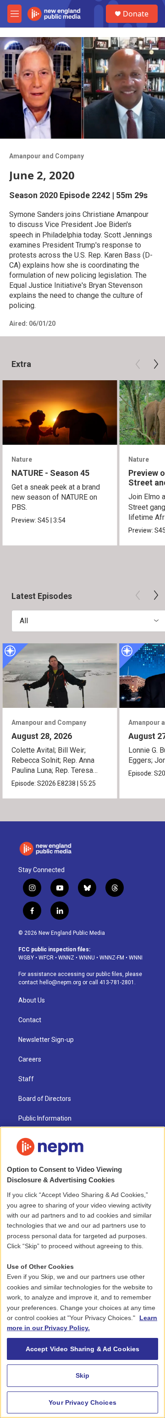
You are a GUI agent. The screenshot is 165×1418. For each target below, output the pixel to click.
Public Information (45, 1118)
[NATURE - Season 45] (59, 412)
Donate (135, 14)
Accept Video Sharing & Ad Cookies (83, 1349)
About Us (31, 1000)
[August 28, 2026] (59, 675)
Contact (29, 1020)
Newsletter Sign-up (46, 1039)
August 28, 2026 (41, 736)
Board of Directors (44, 1098)
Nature (21, 459)
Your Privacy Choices (82, 1402)
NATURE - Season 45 (50, 473)
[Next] (155, 364)
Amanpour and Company (46, 156)
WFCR (46, 957)
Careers (29, 1059)
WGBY (26, 957)
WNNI (136, 957)
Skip (83, 1375)
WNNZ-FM (111, 957)
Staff (26, 1079)
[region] (82, 1272)
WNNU (87, 957)
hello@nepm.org (60, 982)
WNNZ (66, 957)
